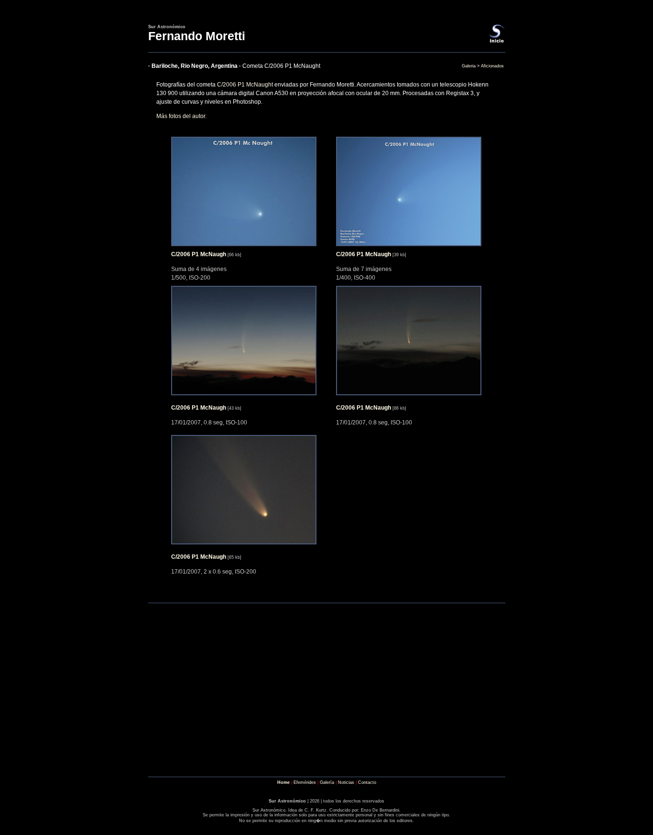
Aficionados (492, 66)
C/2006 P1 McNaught (245, 84)
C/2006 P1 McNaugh (198, 254)
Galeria (469, 66)
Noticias (346, 782)
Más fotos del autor (180, 116)
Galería (327, 782)
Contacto (367, 782)
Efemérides (305, 782)
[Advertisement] (326, 741)
